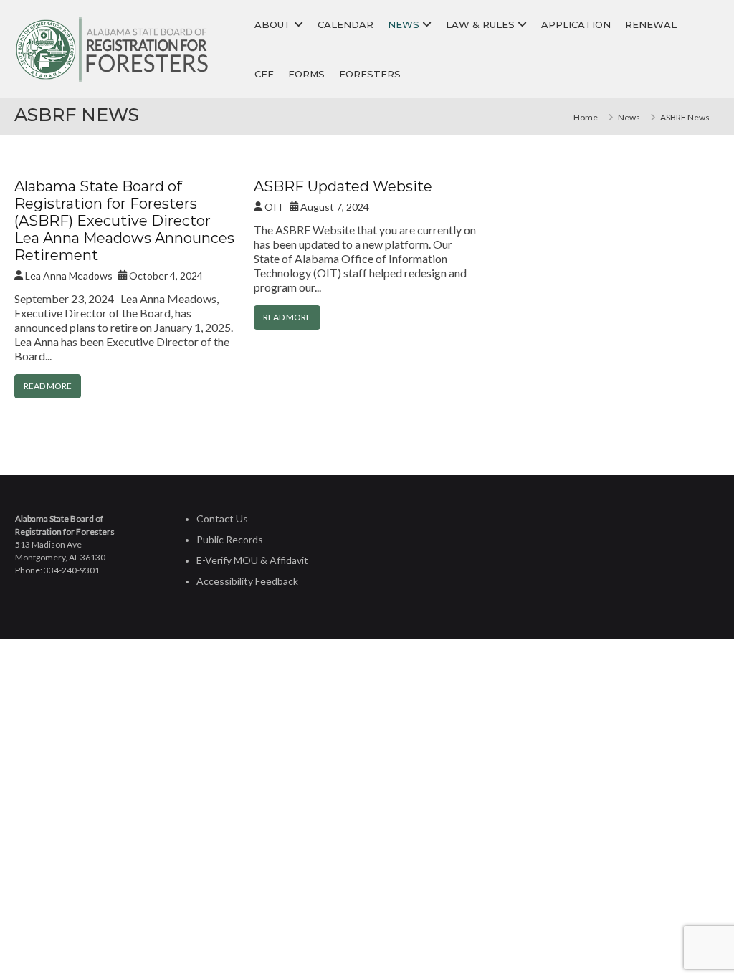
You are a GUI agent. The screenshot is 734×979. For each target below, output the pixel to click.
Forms (306, 74)
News (403, 24)
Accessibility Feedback (247, 581)
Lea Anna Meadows (69, 276)
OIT (274, 207)
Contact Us (222, 518)
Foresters (370, 74)
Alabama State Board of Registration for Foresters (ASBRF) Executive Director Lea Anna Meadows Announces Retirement (124, 221)
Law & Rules (480, 24)
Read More (48, 386)
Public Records (229, 539)
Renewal (651, 24)
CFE (264, 74)
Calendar (345, 24)
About (272, 24)
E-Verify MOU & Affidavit (252, 560)
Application (576, 24)
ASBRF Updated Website (343, 186)
